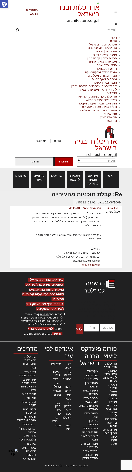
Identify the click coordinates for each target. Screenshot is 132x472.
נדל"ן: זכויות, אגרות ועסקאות (99, 106)
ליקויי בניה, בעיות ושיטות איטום (110, 383)
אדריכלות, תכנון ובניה (110, 365)
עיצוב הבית (29, 424)
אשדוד (57, 391)
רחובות (67, 379)
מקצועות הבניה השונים (103, 61)
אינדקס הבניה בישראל (103, 44)
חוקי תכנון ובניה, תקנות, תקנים (98, 103)
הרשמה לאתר (112, 414)
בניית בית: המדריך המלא (101, 100)
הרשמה (33, 13)
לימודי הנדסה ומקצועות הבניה (98, 89)
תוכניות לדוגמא (75, 177)
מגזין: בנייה (110, 429)
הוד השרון (67, 404)
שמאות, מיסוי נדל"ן (110, 372)
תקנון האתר (113, 441)
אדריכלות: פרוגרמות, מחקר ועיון (97, 96)
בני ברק (57, 404)
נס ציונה (55, 419)
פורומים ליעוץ (108, 117)
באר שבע (68, 412)
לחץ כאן (46, 321)
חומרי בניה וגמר (107, 65)
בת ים (59, 412)
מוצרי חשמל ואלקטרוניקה (101, 72)
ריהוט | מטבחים (107, 68)
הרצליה (56, 386)
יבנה (58, 425)
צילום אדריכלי (27, 439)
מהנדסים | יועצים (106, 51)
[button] (4, 4)
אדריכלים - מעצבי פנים (91, 377)
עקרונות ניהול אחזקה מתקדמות (27, 432)
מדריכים (112, 93)
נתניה (57, 395)
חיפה (68, 391)
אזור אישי (111, 408)
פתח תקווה (67, 373)
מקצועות (92, 371)
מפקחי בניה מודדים (105, 55)
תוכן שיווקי (110, 114)
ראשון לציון (56, 373)
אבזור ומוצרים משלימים (102, 75)
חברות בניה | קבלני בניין (102, 58)
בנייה (33, 367)
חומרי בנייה (29, 394)
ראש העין (68, 427)
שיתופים (21, 175)
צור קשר (112, 120)
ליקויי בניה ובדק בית (29, 411)
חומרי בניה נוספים (105, 82)
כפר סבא (68, 396)
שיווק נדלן (30, 443)
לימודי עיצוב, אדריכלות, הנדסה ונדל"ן (94, 86)
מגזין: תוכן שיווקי (110, 435)
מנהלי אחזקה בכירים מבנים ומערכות (112, 398)
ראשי (114, 37)
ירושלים (56, 364)
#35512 (80, 202)
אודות (113, 41)
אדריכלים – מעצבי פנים (102, 47)
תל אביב (68, 365)
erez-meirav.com (91, 264)
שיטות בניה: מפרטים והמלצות (98, 110)
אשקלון (66, 417)
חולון (68, 386)
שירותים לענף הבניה (104, 79)
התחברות (32, 10)
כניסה (49, 317)
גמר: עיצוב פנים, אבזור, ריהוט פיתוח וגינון (28, 385)
